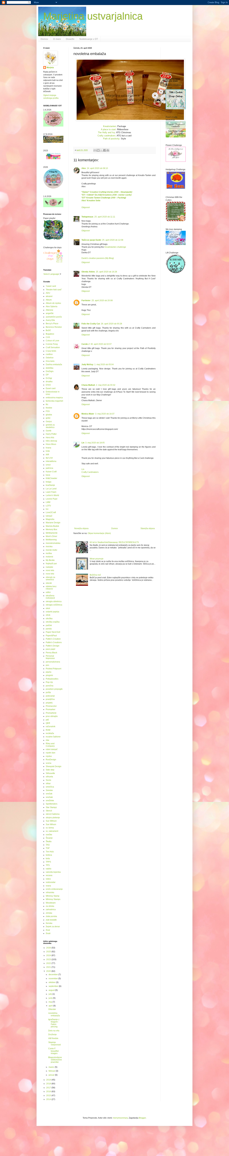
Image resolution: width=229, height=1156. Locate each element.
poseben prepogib (54, 689)
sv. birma (50, 828)
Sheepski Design (53, 766)
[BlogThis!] (98, 150)
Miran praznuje (96, 559)
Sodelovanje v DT (88, 39)
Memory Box (51, 529)
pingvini (49, 675)
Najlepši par (51, 563)
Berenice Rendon (54, 327)
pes (47, 665)
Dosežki (70, 39)
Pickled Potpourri (53, 668)
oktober (52, 982)
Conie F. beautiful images (53, 1051)
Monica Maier (87, 414)
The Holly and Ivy (106, 132)
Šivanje (49, 838)
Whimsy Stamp (52, 896)
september (54, 986)
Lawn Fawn (51, 492)
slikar (48, 783)
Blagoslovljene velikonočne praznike (55, 1059)
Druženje (52, 1034)
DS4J (48, 385)
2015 (48, 1095)
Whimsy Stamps (53, 899)
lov (47, 509)
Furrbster (86, 300)
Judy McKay (87, 364)
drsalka (49, 381)
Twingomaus (87, 217)
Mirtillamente (52, 533)
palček (49, 625)
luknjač (49, 516)
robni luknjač (52, 749)
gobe (48, 418)
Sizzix (48, 780)
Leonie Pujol (51, 499)
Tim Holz (50, 851)
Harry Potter (51, 434)
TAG (48, 845)
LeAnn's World (52, 495)
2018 (48, 1083)
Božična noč (95, 575)
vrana (48, 886)
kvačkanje (50, 485)
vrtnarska (50, 892)
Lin (82, 443)
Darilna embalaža (54, 364)
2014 (48, 1099)
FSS (48, 411)
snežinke (50, 800)
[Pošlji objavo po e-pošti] (95, 150)
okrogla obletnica (54, 601)
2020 (48, 971)
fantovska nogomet (54, 401)
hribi (48, 451)
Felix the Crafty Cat (90, 324)
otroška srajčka (53, 622)
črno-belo (50, 361)
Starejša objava (147, 528)
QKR (48, 723)
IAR (47, 454)
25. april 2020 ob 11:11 (104, 217)
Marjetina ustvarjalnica (93, 16)
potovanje (50, 696)
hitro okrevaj (51, 441)
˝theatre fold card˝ (54, 289)
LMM (48, 502)
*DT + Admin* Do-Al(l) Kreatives (106, 195)
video (48, 879)
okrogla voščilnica (54, 605)
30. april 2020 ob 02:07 (101, 344)
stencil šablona (53, 814)
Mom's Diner (51, 536)
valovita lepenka (53, 872)
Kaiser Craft (51, 471)
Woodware (51, 903)
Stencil (49, 811)
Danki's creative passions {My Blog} (97, 258)
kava (48, 475)
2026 (48, 948)
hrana (48, 448)
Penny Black (51, 652)
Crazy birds (51, 351)
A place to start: (109, 129)
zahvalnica (51, 909)
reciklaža (50, 733)
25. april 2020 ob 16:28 (106, 272)
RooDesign (51, 759)
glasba (49, 414)
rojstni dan (50, 753)
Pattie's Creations (54, 642)
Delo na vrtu (53, 1030)
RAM (48, 730)
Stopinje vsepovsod (54, 1043)
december (53, 974)
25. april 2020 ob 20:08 (102, 300)
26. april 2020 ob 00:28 (111, 324)
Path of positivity (111, 138)
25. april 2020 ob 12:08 (112, 240)
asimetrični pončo (54, 317)
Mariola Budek (52, 526)
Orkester (52, 1009)
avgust (52, 990)
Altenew (49, 310)
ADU (48, 293)
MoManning (51, 539)
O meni (57, 39)
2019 (48, 1080)
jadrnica (49, 468)
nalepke (49, 567)
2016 (48, 1091)
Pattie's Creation (53, 639)
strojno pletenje (53, 817)
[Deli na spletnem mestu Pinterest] (107, 150)
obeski (49, 583)
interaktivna (51, 461)
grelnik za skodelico (50, 426)
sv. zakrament (52, 831)
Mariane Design (53, 522)
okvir (48, 608)
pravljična (50, 699)
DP (47, 375)
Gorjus (49, 421)
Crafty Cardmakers (90, 472)
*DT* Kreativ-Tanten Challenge (103, 198)
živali (48, 933)
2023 (48, 959)
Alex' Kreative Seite (90, 200)
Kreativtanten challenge (115, 247)
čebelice (49, 357)
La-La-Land (51, 489)
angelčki (49, 313)
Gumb (48, 431)
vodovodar (50, 882)
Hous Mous (51, 444)
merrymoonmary (120, 1118)
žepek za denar (53, 926)
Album (49, 300)
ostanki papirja (52, 612)
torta (48, 858)
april (51, 1006)
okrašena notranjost (50, 596)
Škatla (48, 841)
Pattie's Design (52, 646)
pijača (48, 672)
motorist (49, 557)
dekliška (49, 368)
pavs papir (50, 649)
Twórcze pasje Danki (91, 240)
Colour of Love (52, 340)
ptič (47, 720)
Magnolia (50, 519)
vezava (49, 875)
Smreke (49, 790)
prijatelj (49, 703)
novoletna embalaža (54, 1014)
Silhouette (50, 773)
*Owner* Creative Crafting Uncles (106, 192)
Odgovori (85, 207)
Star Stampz (51, 807)
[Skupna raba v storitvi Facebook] (104, 150)
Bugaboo (50, 334)
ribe (47, 740)
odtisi (48, 592)
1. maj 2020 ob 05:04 (104, 364)
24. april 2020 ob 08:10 (97, 168)
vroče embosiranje (54, 889)
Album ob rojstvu (53, 303)
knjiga (48, 482)
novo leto (50, 570)
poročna (49, 686)
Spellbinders (51, 804)
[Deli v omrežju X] (101, 150)
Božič (48, 330)
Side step (50, 770)
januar (52, 1075)
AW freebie (53, 1038)
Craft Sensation (53, 347)
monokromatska (53, 543)
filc (47, 404)
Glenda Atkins (88, 272)
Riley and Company (50, 744)
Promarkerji (51, 713)
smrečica (50, 787)
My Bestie (50, 560)
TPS (48, 865)
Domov (44, 39)
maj (50, 1002)
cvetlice (49, 354)
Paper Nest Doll (53, 632)
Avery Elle (50, 320)
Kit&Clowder (51, 478)
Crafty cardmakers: (107, 135)
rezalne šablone (53, 737)
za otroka (50, 906)
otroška (49, 618)
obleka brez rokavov (51, 587)
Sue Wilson (51, 824)
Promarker (50, 709)
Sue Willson (51, 821)
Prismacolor (51, 706)
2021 (48, 967)
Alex (83, 168)
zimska (49, 913)
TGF (48, 848)
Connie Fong (52, 344)
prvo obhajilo (52, 716)
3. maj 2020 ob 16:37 (104, 414)
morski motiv (51, 550)
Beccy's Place (52, 323)
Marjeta (50, 67)
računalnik (50, 726)
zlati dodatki (51, 920)
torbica (49, 855)
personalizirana (53, 662)
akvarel (49, 296)
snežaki (49, 797)
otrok (48, 615)
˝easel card (51, 286)
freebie (49, 408)
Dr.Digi (49, 378)
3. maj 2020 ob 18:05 (95, 443)
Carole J (85, 344)
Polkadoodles (52, 679)
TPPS (48, 862)
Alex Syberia (51, 306)
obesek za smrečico (50, 578)
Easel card (50, 388)
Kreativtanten (109, 126)
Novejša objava (81, 528)
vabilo (48, 869)
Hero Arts (50, 437)
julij (50, 994)
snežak (49, 794)
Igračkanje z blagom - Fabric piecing (53, 1023)
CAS (48, 337)
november (53, 978)
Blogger (142, 1118)
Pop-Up (49, 682)
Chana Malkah (88, 385)
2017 (48, 1087)
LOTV (48, 506)
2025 (48, 951)
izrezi (48, 465)
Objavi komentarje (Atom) (99, 533)
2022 (48, 963)
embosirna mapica (54, 397)
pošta (48, 692)
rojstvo (49, 756)
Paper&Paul (51, 635)
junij (51, 998)
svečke (49, 834)
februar (52, 1071)
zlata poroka (51, 916)
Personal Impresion (50, 657)
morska (49, 546)
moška (49, 553)
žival (48, 930)
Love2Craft (51, 512)
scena (48, 763)
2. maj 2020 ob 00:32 (105, 385)
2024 (48, 955)
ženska (49, 923)
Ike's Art (49, 458)
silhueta (49, 776)
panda (49, 629)
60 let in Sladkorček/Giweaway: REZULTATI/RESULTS (114, 542)
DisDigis (49, 371)
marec (52, 1067)
